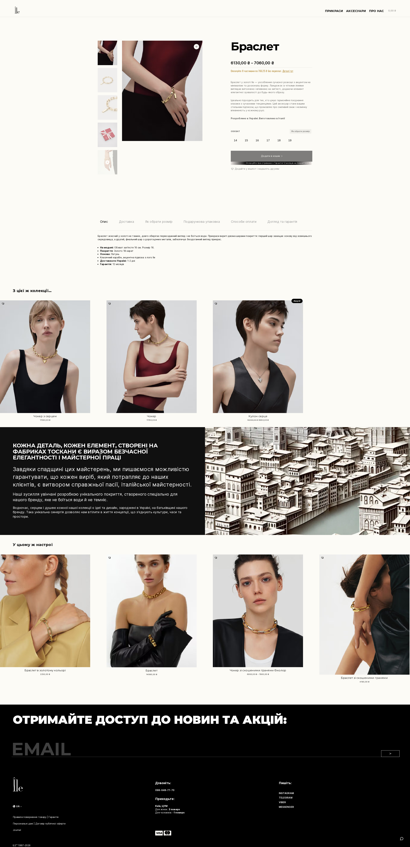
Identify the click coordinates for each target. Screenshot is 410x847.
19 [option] (289, 140)
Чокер (151, 416)
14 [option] (235, 140)
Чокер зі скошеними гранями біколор (258, 670)
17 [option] (268, 140)
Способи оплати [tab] (244, 222)
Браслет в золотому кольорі (45, 670)
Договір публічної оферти (50, 823)
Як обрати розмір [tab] (159, 222)
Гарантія (53, 816)
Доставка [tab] (126, 222)
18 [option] (279, 140)
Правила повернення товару (29, 816)
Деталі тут (288, 71)
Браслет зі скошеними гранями (364, 677)
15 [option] (246, 140)
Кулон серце (258, 416)
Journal (17, 830)
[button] (196, 46)
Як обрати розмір (300, 131)
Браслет (151, 670)
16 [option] (257, 140)
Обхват (235, 131)
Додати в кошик (270, 156)
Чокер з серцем (45, 416)
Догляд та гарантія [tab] (282, 222)
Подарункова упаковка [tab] (202, 222)
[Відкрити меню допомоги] (401, 838)
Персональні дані (23, 823)
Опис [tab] (104, 222)
